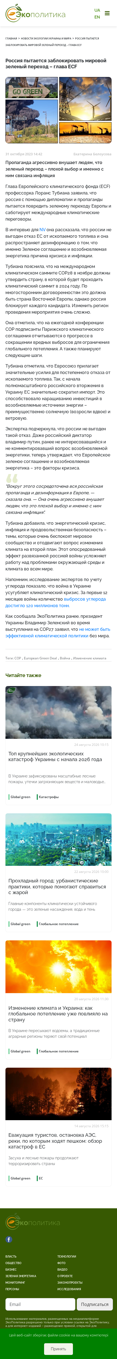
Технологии (66, 1256)
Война (65, 658)
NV (42, 229)
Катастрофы (49, 797)
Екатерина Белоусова (92, 154)
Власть (10, 1256)
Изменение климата (89, 658)
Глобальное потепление (59, 924)
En (97, 16)
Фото (61, 1263)
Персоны (12, 1289)
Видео (62, 1269)
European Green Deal (40, 658)
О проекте (65, 1276)
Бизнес (11, 1269)
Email (15, 1304)
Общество (13, 1263)
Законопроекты (69, 1282)
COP (17, 658)
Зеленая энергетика (20, 1276)
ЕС (41, 1178)
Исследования (69, 1289)
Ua (97, 10)
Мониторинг (15, 1282)
